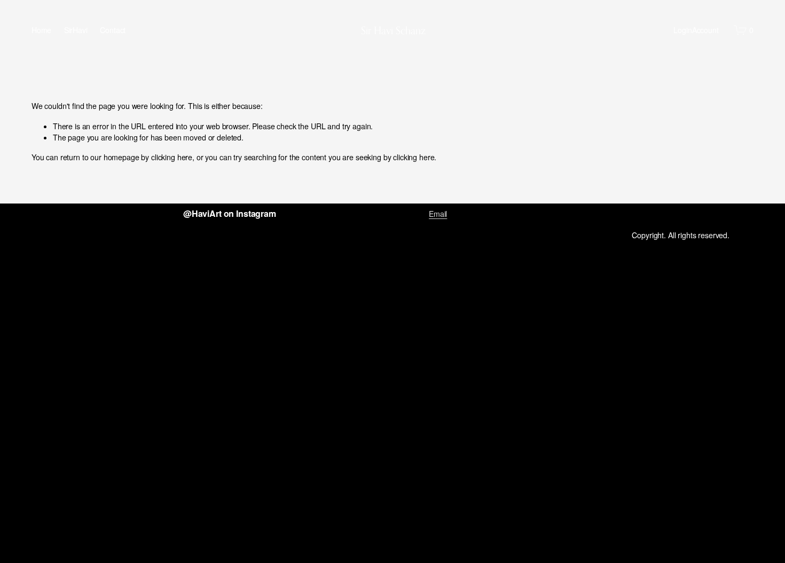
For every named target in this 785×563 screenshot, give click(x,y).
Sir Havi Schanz (393, 30)
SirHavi (76, 30)
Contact (112, 30)
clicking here (171, 157)
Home (41, 30)
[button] (99, 263)
